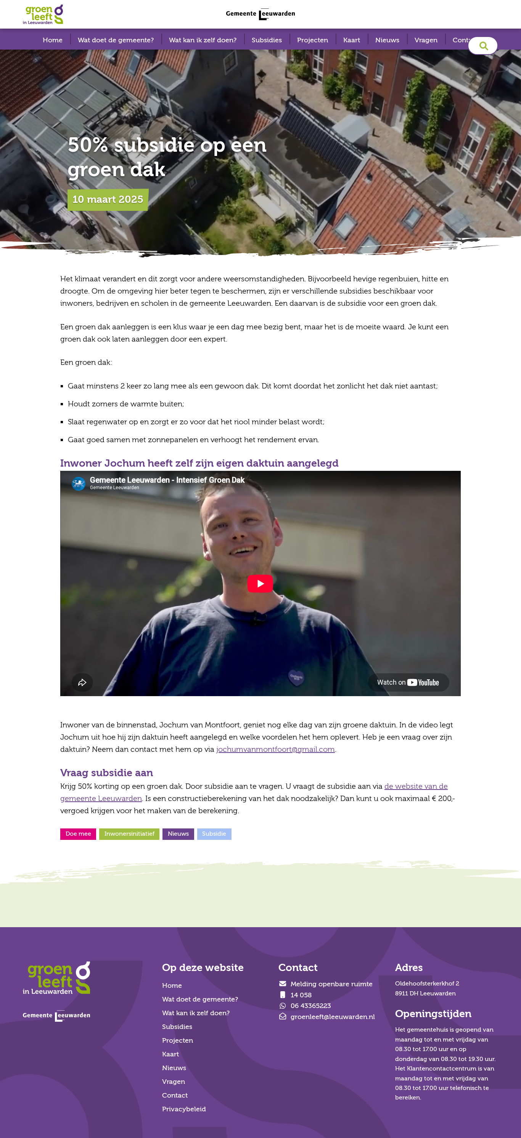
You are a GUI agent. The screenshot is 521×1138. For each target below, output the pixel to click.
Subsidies (267, 40)
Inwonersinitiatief (129, 833)
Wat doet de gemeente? (116, 40)
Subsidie (214, 833)
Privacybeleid (184, 1109)
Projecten (312, 40)
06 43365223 (310, 1006)
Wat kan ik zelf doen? (202, 40)
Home (53, 40)
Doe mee (78, 833)
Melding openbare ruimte (331, 984)
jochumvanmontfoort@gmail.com (275, 749)
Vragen (426, 40)
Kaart (351, 40)
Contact (465, 40)
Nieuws (387, 40)
